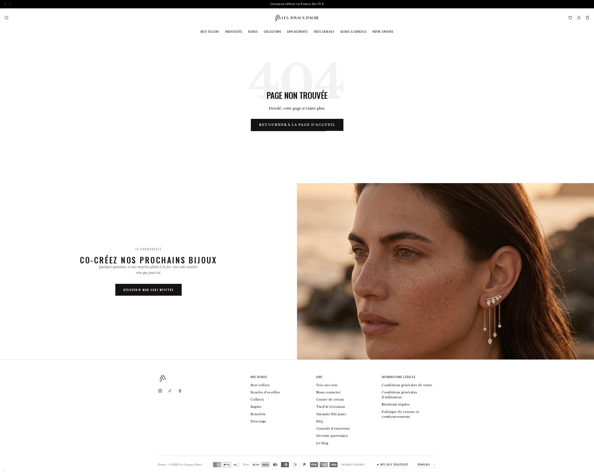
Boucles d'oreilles (265, 392)
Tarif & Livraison (330, 406)
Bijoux (253, 31)
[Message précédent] (5, 4)
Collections (272, 31)
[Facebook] (179, 391)
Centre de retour (330, 399)
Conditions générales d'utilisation (399, 395)
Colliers (257, 399)
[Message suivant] (10, 4)
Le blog (322, 443)
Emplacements (297, 31)
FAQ (319, 421)
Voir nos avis (327, 385)
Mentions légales (396, 404)
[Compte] (578, 17)
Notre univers (383, 31)
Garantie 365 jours (331, 414)
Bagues (256, 406)
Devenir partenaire (332, 435)
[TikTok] (170, 391)
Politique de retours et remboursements (400, 414)
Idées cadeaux (324, 31)
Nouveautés (233, 31)
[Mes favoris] (570, 17)
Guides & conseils (353, 31)
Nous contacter (328, 392)
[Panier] (587, 17)
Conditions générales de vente (407, 385)
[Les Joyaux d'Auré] (297, 17)
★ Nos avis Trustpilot (392, 464)
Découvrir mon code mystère (148, 290)
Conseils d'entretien (333, 428)
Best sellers (210, 31)
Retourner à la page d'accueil (297, 125)
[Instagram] (160, 391)
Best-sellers (260, 385)
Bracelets (258, 414)
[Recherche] (6, 17)
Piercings (258, 421)
